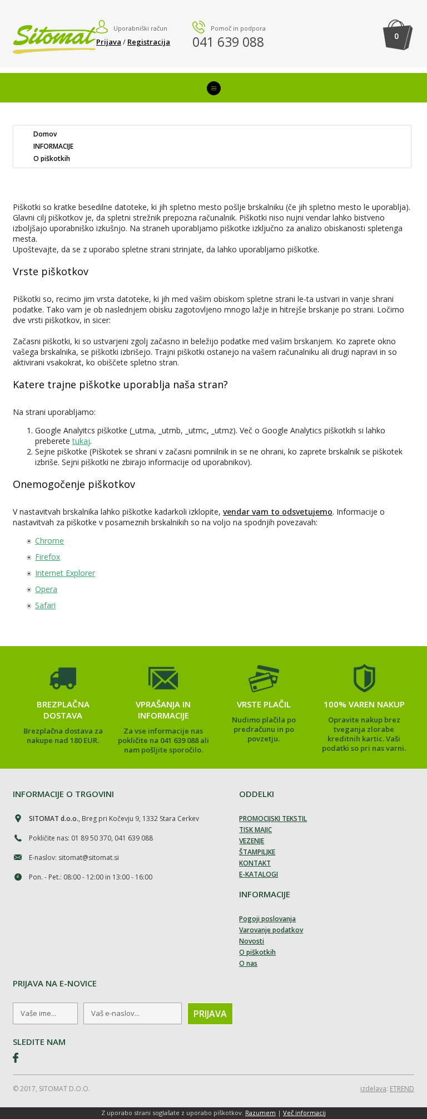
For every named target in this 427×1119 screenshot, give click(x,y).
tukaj (81, 441)
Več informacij (304, 1112)
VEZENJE (251, 841)
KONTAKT (255, 863)
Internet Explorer (65, 573)
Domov (45, 134)
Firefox (47, 556)
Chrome (49, 540)
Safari (45, 605)
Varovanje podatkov (271, 930)
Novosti (251, 941)
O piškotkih (51, 158)
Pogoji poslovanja (267, 918)
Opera (46, 589)
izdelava (373, 1088)
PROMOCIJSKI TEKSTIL (273, 818)
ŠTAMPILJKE (257, 852)
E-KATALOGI (258, 874)
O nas (248, 963)
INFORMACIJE (53, 146)
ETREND (402, 1088)
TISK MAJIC (255, 829)
